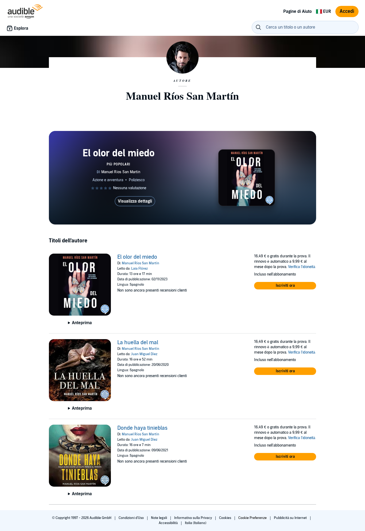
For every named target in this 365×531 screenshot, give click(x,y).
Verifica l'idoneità (301, 267)
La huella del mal (137, 342)
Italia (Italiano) (195, 523)
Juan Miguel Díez (144, 354)
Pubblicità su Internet (291, 518)
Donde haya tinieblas (142, 428)
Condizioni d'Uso (132, 518)
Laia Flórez (139, 268)
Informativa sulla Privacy (193, 518)
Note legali (159, 518)
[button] (285, 285)
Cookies (225, 518)
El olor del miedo (137, 257)
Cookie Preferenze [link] (252, 518)
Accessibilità (168, 523)
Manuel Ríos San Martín (140, 263)
